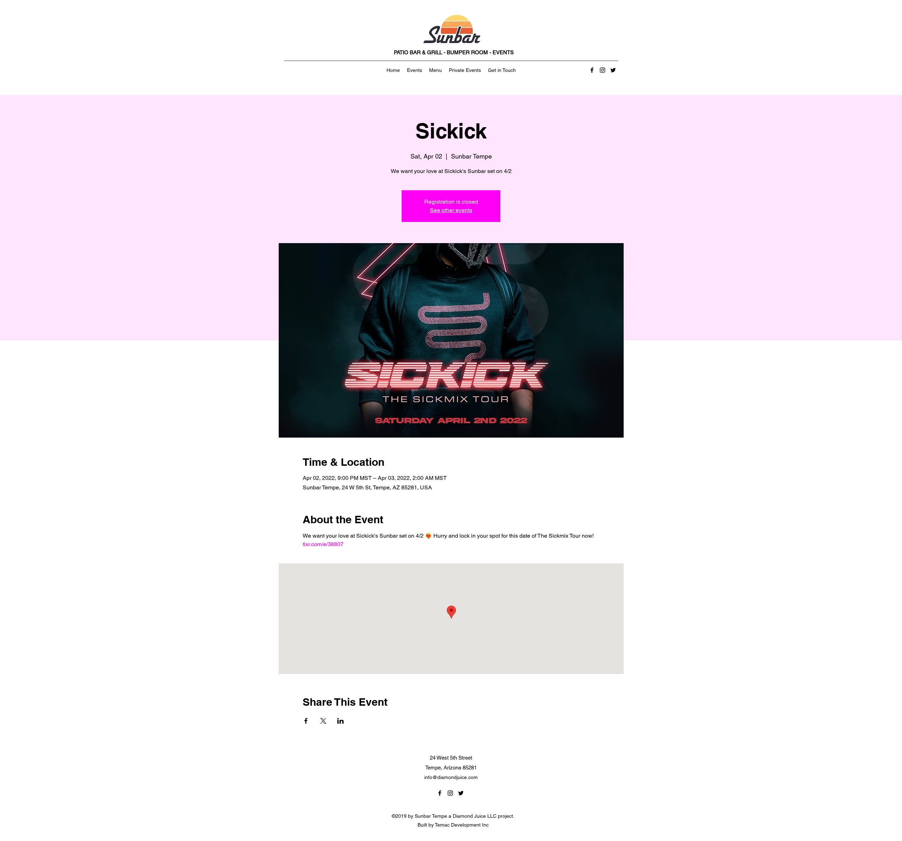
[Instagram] (602, 70)
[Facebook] (591, 70)
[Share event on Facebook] (306, 721)
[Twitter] (613, 70)
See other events (451, 210)
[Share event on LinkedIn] (340, 721)
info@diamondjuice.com (451, 777)
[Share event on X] (323, 721)
